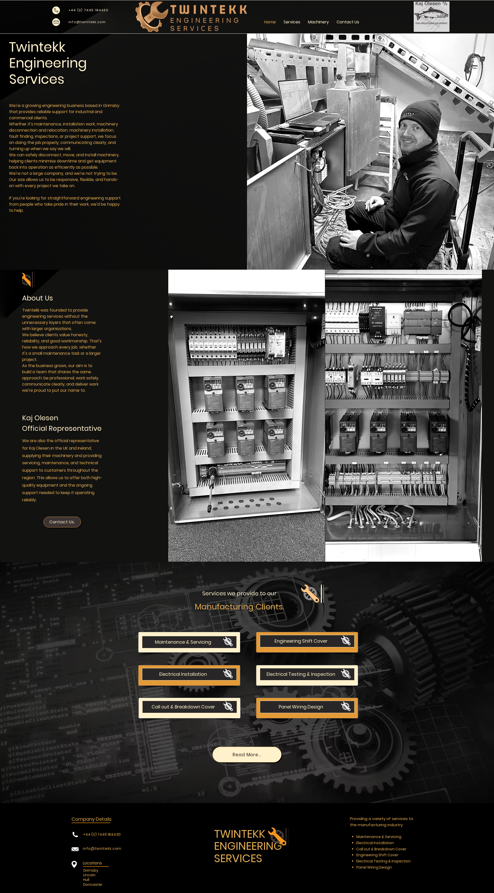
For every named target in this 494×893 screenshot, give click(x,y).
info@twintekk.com (102, 848)
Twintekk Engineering (48, 55)
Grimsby (90, 870)
